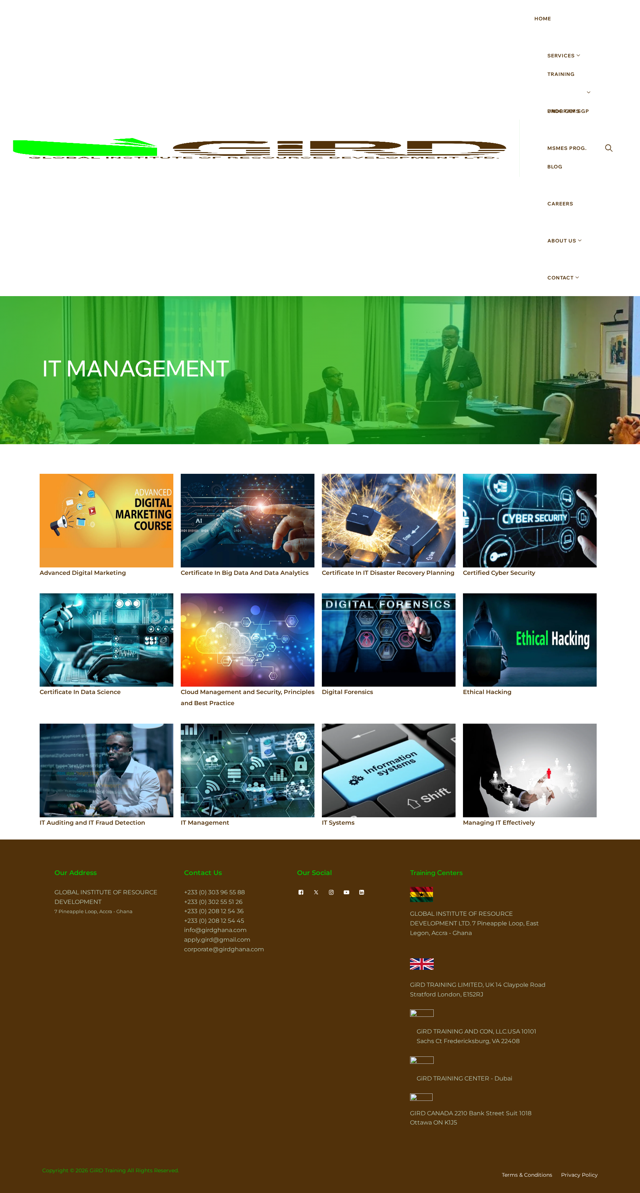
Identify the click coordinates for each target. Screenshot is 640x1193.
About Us (561, 241)
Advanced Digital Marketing (83, 572)
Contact (560, 278)
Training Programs (563, 92)
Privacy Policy (579, 1175)
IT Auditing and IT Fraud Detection (92, 822)
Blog (555, 167)
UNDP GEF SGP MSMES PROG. (568, 129)
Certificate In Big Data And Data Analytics (245, 572)
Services (561, 55)
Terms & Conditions (527, 1175)
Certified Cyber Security (499, 572)
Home (542, 18)
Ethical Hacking (487, 692)
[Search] (609, 148)
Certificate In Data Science (80, 692)
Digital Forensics (347, 692)
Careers (560, 204)
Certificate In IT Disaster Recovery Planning (388, 572)
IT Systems (338, 822)
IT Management (205, 822)
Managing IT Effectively (499, 822)
